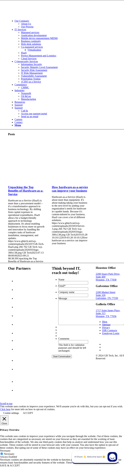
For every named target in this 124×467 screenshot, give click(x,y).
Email (62, 285)
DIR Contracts (109, 330)
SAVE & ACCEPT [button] (10, 465)
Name (61, 279)
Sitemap (106, 324)
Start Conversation (62, 356)
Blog (104, 321)
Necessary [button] (5, 450)
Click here (5, 409)
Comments (63, 338)
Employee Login (110, 333)
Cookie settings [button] (11, 413)
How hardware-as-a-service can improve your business (70, 188)
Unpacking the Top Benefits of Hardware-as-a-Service (25, 190)
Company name (66, 292)
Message (62, 298)
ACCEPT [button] (28, 413)
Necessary (9, 454)
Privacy (106, 327)
